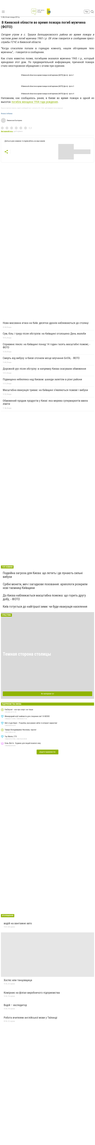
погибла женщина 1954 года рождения (34, 102)
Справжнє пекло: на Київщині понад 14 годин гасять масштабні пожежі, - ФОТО (46, 346)
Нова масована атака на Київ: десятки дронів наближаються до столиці (46, 323)
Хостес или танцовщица (18, 980)
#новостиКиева (6, 114)
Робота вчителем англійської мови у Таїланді (30, 1017)
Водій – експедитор (15, 1005)
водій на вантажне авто (18, 923)
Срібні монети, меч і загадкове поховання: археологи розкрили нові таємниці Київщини (45, 586)
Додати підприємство (47, 752)
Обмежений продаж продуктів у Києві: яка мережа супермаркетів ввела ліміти (45, 402)
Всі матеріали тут (47, 694)
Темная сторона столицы (27, 654)
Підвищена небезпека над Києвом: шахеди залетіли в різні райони (42, 379)
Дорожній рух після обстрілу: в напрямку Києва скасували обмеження (44, 368)
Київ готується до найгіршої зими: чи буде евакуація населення (45, 606)
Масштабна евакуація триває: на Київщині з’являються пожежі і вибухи (45, 390)
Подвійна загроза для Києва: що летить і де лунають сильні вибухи (43, 575)
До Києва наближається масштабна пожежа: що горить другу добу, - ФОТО (44, 597)
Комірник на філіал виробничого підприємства (32, 992)
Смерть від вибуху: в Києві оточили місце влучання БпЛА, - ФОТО (41, 358)
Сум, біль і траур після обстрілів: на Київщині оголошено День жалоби (44, 333)
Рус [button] (86, 12)
